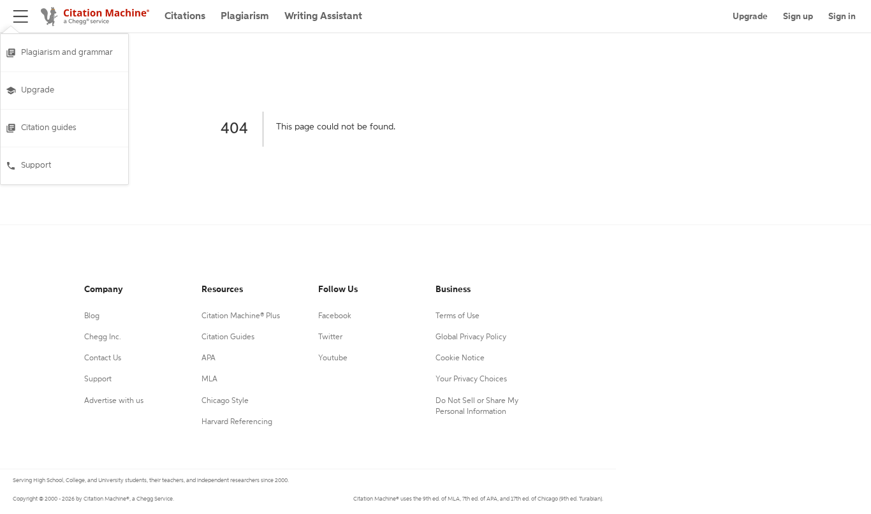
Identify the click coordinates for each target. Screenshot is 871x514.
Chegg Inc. (102, 337)
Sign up (798, 16)
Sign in (842, 16)
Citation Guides (227, 337)
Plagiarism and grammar (67, 52)
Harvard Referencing (236, 422)
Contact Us (102, 358)
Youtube (333, 358)
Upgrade (37, 90)
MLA (209, 379)
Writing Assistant (323, 16)
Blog (91, 316)
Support (36, 165)
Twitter (330, 337)
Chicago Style (225, 401)
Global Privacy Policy (470, 337)
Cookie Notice (460, 358)
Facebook (334, 316)
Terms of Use (457, 316)
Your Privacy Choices (471, 379)
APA (208, 358)
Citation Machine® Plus (240, 316)
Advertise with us (113, 401)
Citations (185, 16)
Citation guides (49, 128)
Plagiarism (245, 16)
